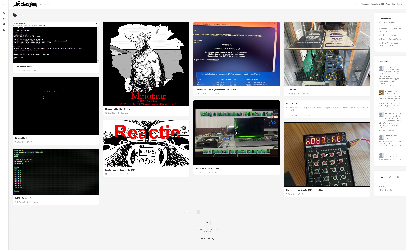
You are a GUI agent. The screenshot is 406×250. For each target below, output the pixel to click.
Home (399, 4)
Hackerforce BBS (377, 4)
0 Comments (33, 70)
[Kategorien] (382, 177)
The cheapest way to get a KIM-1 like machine (304, 190)
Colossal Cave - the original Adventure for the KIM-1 (217, 90)
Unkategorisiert (384, 190)
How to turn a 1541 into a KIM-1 (208, 168)
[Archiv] (390, 177)
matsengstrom (389, 67)
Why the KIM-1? (292, 90)
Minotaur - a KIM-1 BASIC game (117, 109)
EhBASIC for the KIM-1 (24, 198)
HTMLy (215, 229)
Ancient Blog (390, 4)
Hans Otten (388, 136)
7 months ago (390, 86)
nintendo (381, 186)
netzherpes (388, 91)
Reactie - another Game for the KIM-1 (120, 170)
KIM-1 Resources (362, 4)
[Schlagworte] (398, 177)
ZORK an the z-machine (24, 66)
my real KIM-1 (291, 104)
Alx (211, 232)
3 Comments (305, 115)
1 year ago (398, 159)
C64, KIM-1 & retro (384, 183)
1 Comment (214, 172)
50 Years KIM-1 (21, 138)
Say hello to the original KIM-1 (386, 159)
